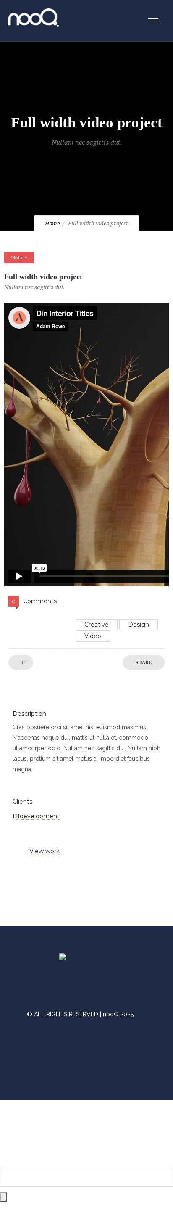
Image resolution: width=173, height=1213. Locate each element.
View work (44, 851)
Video (92, 636)
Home (52, 223)
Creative (96, 624)
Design (138, 624)
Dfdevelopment (36, 816)
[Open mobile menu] (156, 20)
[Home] (33, 24)
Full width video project (43, 276)
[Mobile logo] (86, 1161)
